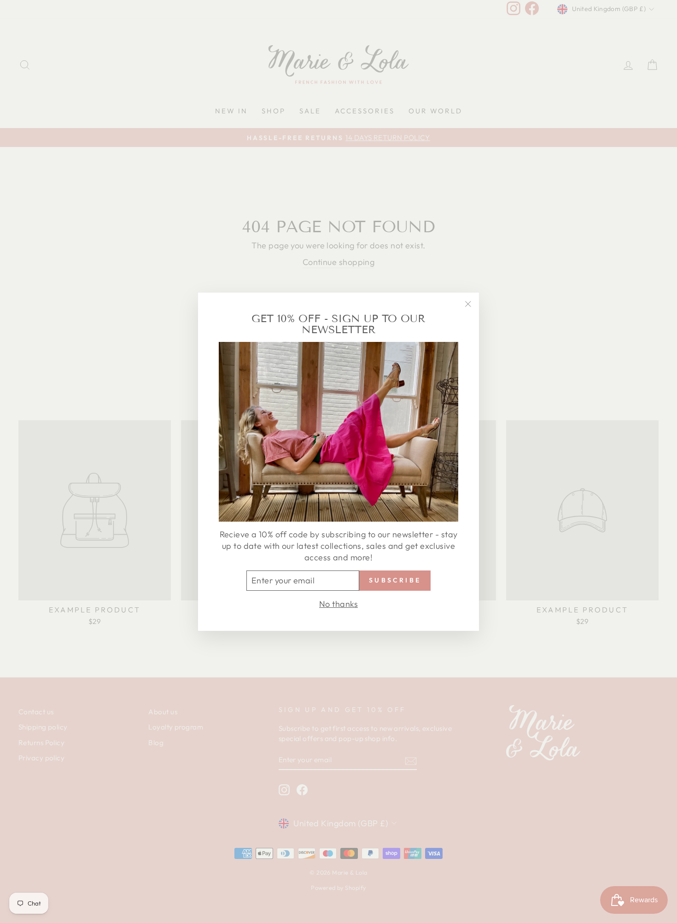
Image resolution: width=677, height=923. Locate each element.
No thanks (338, 603)
